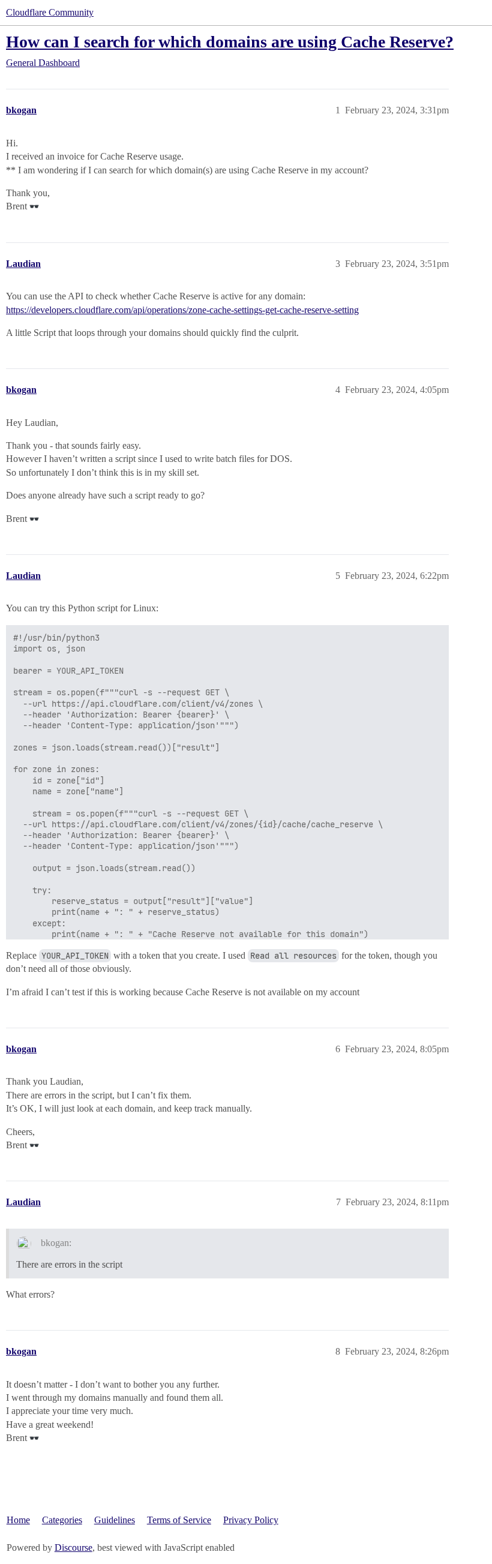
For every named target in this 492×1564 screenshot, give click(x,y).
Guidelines (114, 1520)
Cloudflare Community (50, 12)
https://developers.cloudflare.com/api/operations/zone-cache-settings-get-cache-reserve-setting (182, 310)
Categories (62, 1520)
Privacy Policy (250, 1520)
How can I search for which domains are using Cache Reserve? (230, 41)
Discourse (73, 1547)
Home (18, 1520)
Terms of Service (179, 1520)
